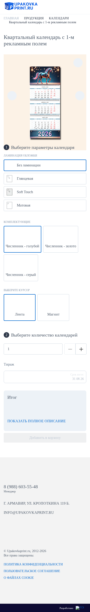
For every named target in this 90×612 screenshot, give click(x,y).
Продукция (34, 18)
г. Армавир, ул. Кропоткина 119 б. (36, 503)
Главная (11, 18)
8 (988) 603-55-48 (21, 486)
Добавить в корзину (45, 438)
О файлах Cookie (19, 577)
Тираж (9, 364)
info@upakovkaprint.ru (29, 512)
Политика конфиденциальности (33, 564)
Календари (59, 18)
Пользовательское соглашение (32, 571)
